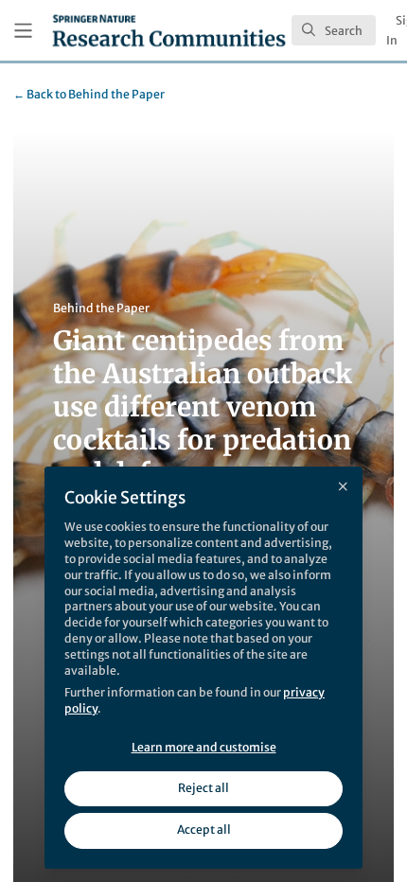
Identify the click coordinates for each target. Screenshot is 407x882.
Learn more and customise (204, 747)
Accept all (204, 829)
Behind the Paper (89, 94)
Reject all (203, 788)
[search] (334, 30)
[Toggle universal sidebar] (23, 31)
